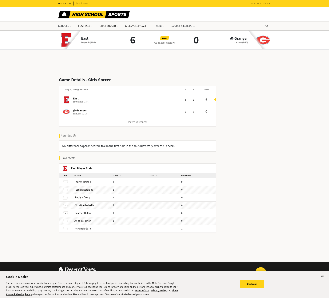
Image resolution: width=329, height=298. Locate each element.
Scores (183, 26)
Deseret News (65, 3)
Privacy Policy (159, 290)
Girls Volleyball (135, 26)
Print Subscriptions (261, 3)
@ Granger (239, 38)
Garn (82, 228)
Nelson (82, 182)
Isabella (84, 205)
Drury (82, 197)
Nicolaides (83, 190)
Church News (81, 3)
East (85, 38)
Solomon (82, 221)
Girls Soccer (108, 26)
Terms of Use (142, 290)
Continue (252, 284)
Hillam (83, 213)
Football (84, 26)
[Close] (323, 277)
